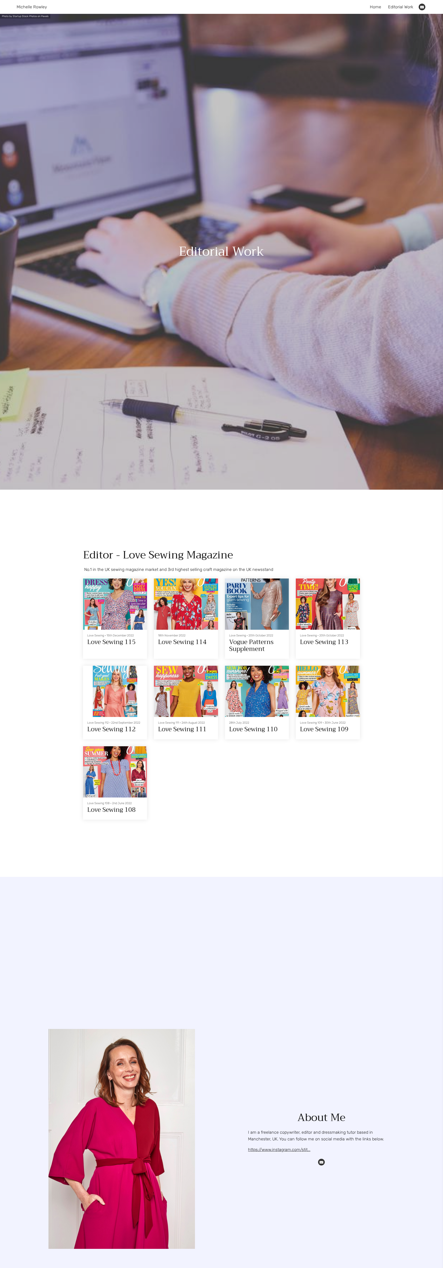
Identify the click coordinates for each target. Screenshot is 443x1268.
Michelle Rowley (32, 6)
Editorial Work (400, 6)
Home (375, 6)
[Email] (422, 6)
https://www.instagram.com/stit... (279, 1149)
